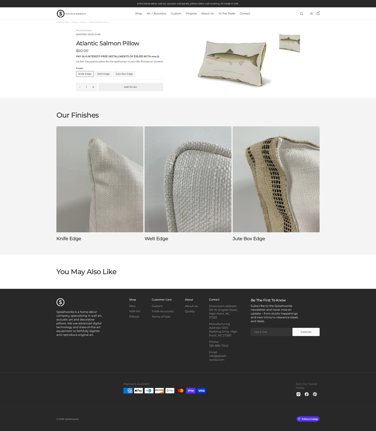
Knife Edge (86, 74)
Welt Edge (104, 74)
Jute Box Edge (125, 74)
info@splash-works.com (218, 357)
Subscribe (306, 331)
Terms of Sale (161, 316)
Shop (67, 22)
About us (191, 306)
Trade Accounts (163, 311)
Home (59, 22)
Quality (190, 311)
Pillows (134, 316)
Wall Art (134, 311)
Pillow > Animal (79, 22)
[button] (301, 13)
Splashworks (71, 419)
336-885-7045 (218, 345)
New (132, 306)
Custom (157, 306)
